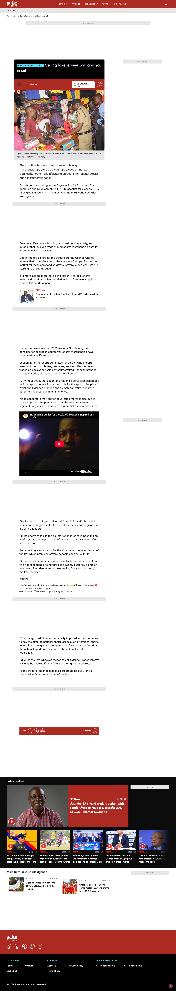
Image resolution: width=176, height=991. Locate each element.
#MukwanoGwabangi (84, 585)
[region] (88, 847)
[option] (22, 848)
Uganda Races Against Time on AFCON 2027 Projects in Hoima (40, 885)
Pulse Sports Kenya (132, 965)
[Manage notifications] (171, 986)
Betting (105, 4)
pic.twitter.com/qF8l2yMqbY (36, 588)
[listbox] (88, 847)
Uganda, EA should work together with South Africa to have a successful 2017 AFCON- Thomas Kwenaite (97, 808)
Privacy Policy (76, 965)
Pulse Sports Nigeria (105, 965)
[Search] (166, 4)
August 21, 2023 (64, 591)
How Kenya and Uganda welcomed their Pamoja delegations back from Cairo (87, 858)
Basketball (12, 971)
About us (51, 965)
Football (61, 4)
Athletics (76, 4)
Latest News (12, 10)
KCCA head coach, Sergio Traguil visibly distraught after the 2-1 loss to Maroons (21, 858)
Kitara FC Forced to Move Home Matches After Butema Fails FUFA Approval (94, 887)
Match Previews (119, 4)
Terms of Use (53, 971)
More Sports (89, 4)
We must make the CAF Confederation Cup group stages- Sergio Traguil (119, 858)
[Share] (99, 84)
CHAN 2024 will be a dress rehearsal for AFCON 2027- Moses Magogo (153, 858)
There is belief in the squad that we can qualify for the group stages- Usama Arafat (55, 858)
